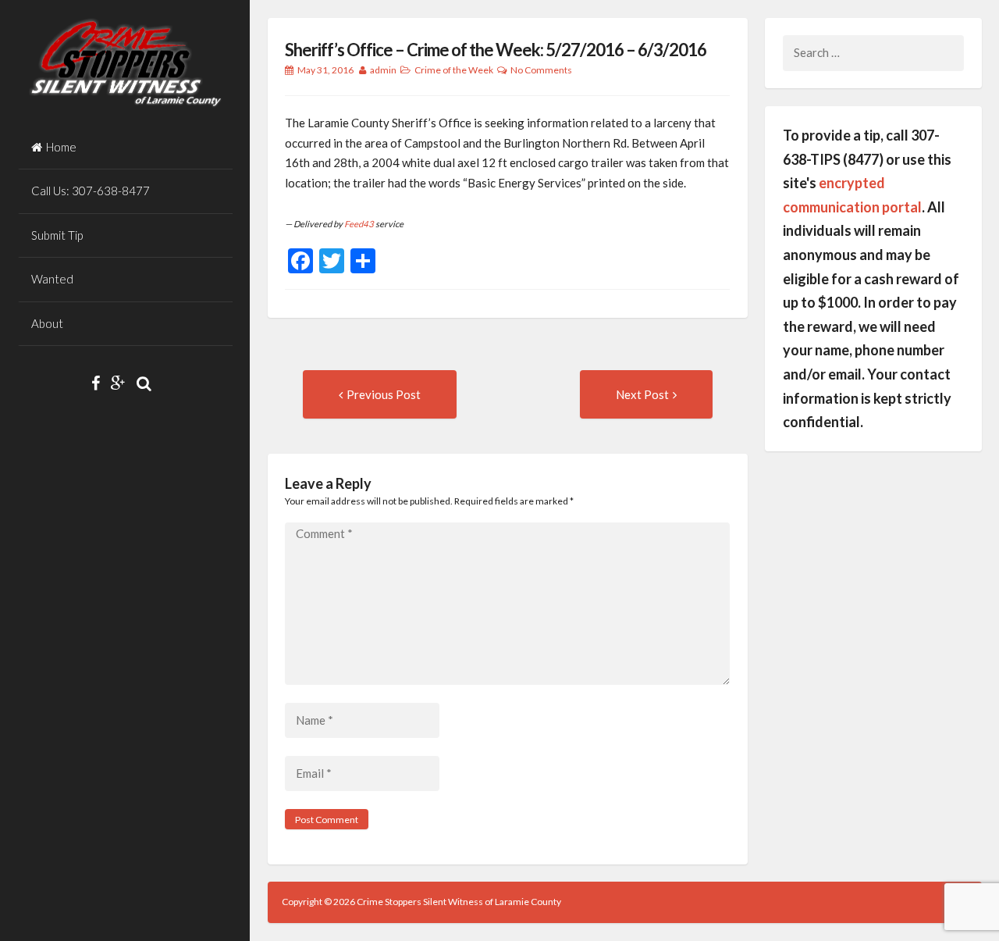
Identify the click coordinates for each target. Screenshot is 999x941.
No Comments (541, 70)
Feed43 (359, 224)
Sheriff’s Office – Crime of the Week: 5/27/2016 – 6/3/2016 (495, 49)
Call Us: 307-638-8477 (90, 191)
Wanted (52, 279)
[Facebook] (99, 382)
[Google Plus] (122, 382)
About (47, 323)
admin (383, 70)
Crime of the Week (453, 70)
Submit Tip (57, 235)
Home (61, 147)
